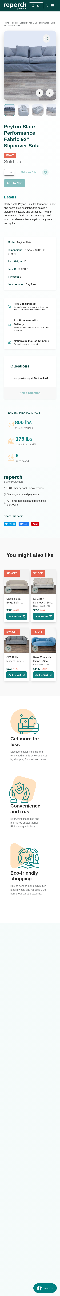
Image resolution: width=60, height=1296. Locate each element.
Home (6, 23)
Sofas (22, 23)
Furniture (14, 23)
